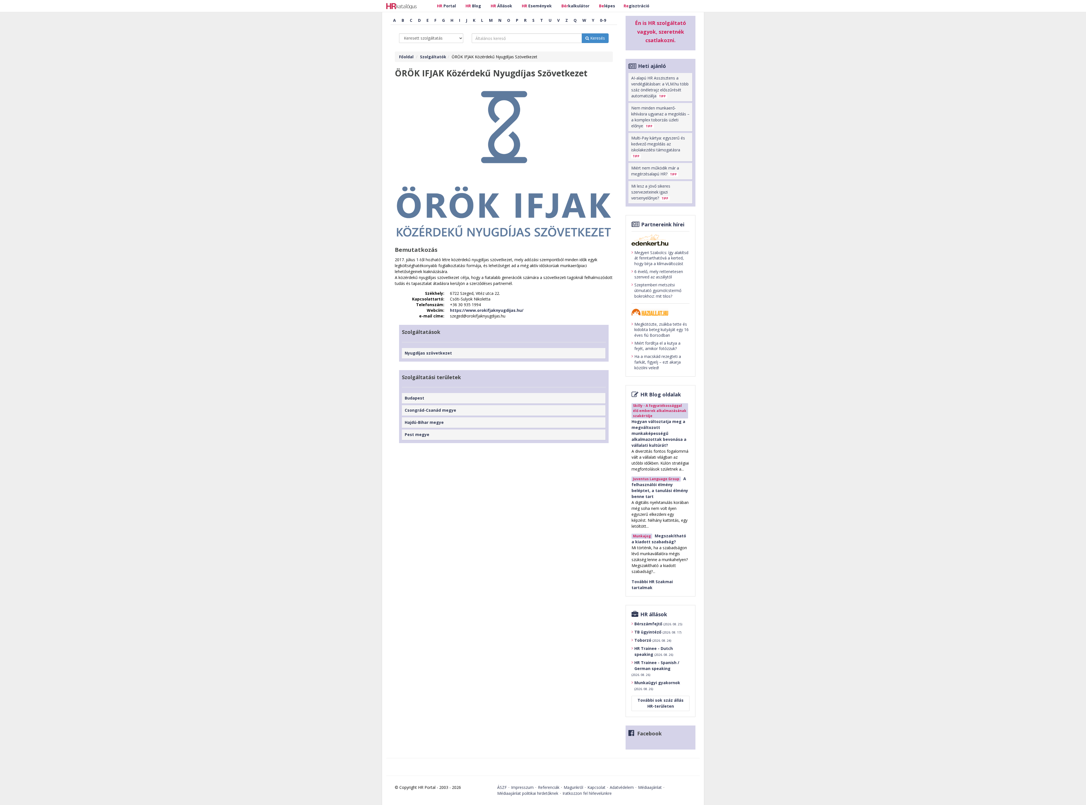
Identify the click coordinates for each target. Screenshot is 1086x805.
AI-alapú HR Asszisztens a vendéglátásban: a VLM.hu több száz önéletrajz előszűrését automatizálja (660, 86)
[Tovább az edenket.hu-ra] (660, 240)
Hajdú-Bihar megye (424, 422)
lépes (607, 5)
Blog (473, 5)
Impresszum (522, 787)
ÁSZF (502, 787)
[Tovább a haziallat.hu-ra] (660, 312)
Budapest (414, 398)
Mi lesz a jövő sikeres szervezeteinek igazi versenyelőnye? (650, 192)
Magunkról (573, 787)
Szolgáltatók (433, 56)
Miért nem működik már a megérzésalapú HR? (655, 171)
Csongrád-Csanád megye (430, 410)
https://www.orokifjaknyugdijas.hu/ (486, 310)
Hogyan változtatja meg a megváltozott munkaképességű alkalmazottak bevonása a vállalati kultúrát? (659, 433)
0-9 (603, 20)
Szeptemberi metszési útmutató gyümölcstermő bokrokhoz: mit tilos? (657, 290)
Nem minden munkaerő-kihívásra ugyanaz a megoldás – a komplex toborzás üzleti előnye (660, 116)
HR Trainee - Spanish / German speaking (655, 668)
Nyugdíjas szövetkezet (428, 353)
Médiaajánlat (650, 787)
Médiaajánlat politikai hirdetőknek (527, 793)
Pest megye (417, 434)
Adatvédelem (622, 787)
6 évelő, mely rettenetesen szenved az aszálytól (658, 274)
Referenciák (548, 787)
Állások (501, 5)
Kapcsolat (596, 787)
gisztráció (636, 5)
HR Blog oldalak (660, 394)
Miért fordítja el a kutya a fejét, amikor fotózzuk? (657, 345)
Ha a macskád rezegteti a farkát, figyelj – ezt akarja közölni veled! (657, 362)
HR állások (653, 614)
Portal (446, 5)
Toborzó (652, 640)
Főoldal (406, 56)
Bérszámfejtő (658, 623)
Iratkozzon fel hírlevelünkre (587, 793)
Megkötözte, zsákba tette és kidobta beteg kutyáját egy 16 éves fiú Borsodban (661, 329)
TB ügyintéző (657, 632)
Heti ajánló (652, 66)
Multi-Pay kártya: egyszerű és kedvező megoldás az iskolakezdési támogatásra (658, 146)
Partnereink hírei (662, 224)
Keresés (597, 38)
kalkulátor (575, 5)
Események (537, 5)
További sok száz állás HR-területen (660, 703)
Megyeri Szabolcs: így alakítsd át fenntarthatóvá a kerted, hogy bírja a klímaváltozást (661, 258)
